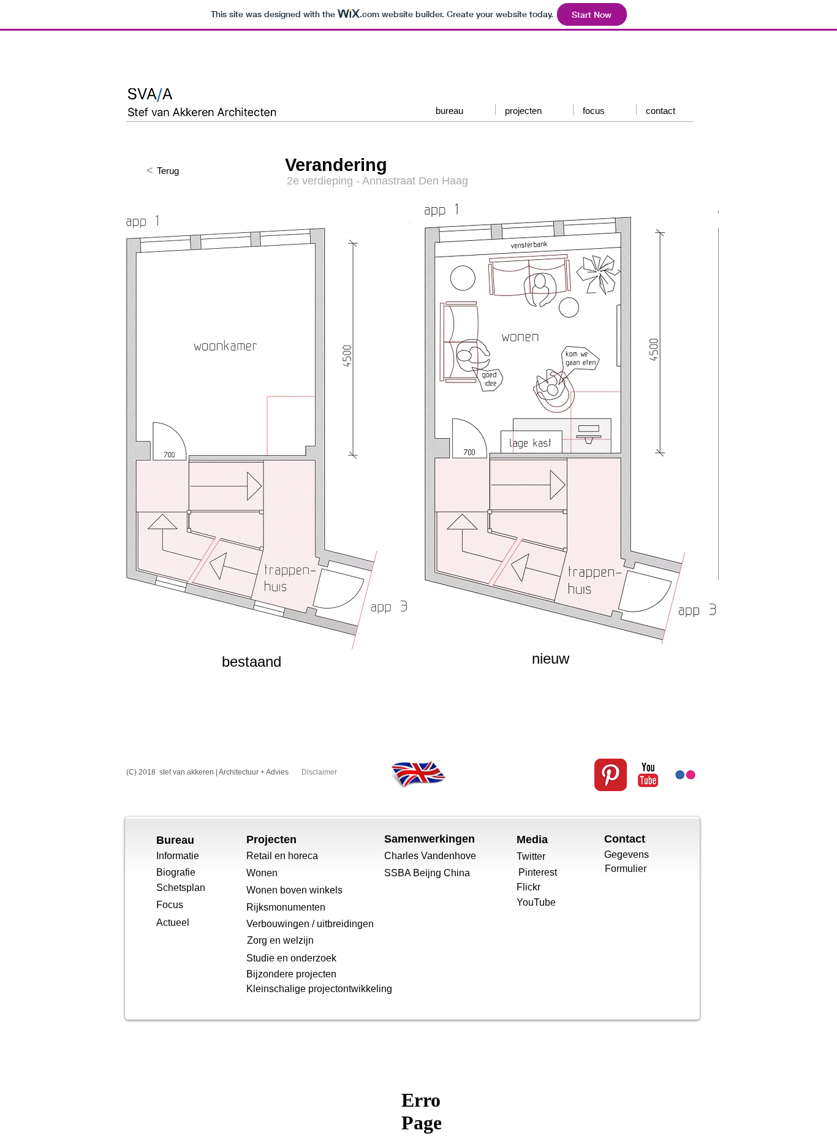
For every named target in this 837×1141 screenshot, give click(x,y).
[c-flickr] (685, 775)
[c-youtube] (648, 775)
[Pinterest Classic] (610, 775)
